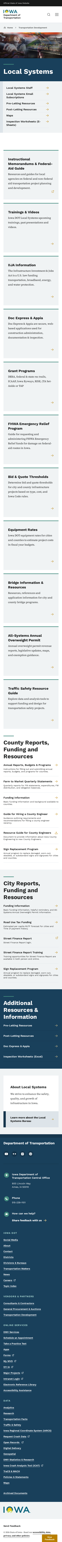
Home (10, 27)
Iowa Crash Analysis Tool (21, 1465)
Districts (8, 1257)
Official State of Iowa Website (16, 3)
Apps (6, 1349)
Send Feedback (12, 1526)
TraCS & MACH (11, 1471)
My (8, 1361)
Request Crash (14, 1436)
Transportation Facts (15, 1419)
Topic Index (9, 1286)
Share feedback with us (27, 1220)
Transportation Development (33, 27)
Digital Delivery (12, 1448)
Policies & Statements (16, 1477)
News (6, 1274)
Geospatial (9, 1454)
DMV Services (11, 1332)
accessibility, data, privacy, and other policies (27, 1534)
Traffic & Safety (12, 1424)
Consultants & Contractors (18, 1303)
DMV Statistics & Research (18, 1459)
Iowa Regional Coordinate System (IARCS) (27, 1430)
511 (6, 1367)
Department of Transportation (12, 16)
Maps (6, 1482)
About (6, 1245)
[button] (49, 1538)
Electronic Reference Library (19, 1384)
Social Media (10, 1240)
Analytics (8, 1407)
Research (8, 1413)
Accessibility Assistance (17, 1390)
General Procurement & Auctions (22, 1309)
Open (11, 1442)
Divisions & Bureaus (14, 1263)
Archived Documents (15, 1493)
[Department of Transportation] (10, 11)
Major (11, 1373)
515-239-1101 (19, 1202)
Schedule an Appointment (18, 1337)
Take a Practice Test (14, 1343)
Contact (8, 1251)
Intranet (11, 1378)
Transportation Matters (16, 1268)
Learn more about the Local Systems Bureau (28, 1119)
